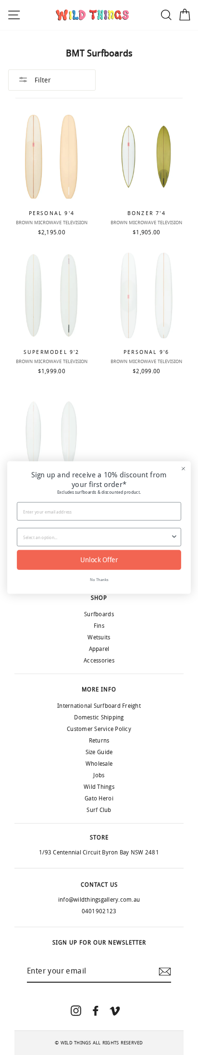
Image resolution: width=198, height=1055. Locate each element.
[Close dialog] (183, 468)
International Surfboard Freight (99, 706)
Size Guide (99, 752)
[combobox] (97, 537)
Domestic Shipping (99, 717)
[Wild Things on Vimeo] (115, 1010)
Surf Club (99, 810)
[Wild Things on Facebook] (95, 1010)
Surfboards (99, 614)
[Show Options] (174, 537)
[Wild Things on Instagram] (76, 1010)
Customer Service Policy (99, 729)
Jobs (98, 775)
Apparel (99, 649)
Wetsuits (98, 637)
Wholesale (99, 763)
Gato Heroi (99, 798)
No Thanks (99, 579)
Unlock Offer (99, 559)
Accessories (99, 660)
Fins (99, 625)
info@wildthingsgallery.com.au (99, 899)
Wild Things (99, 787)
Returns (99, 740)
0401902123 (99, 911)
